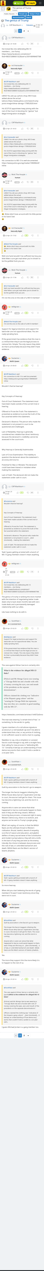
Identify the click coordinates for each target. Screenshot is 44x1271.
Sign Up (19, 3)
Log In (32, 3)
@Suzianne (8, 501)
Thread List (23, 14)
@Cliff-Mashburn (10, 82)
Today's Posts (35, 14)
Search (28, 17)
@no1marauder (9, 137)
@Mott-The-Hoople (11, 244)
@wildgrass (8, 637)
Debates (29, 25)
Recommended (18, 17)
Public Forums (9, 14)
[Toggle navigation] (40, 3)
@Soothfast (8, 920)
